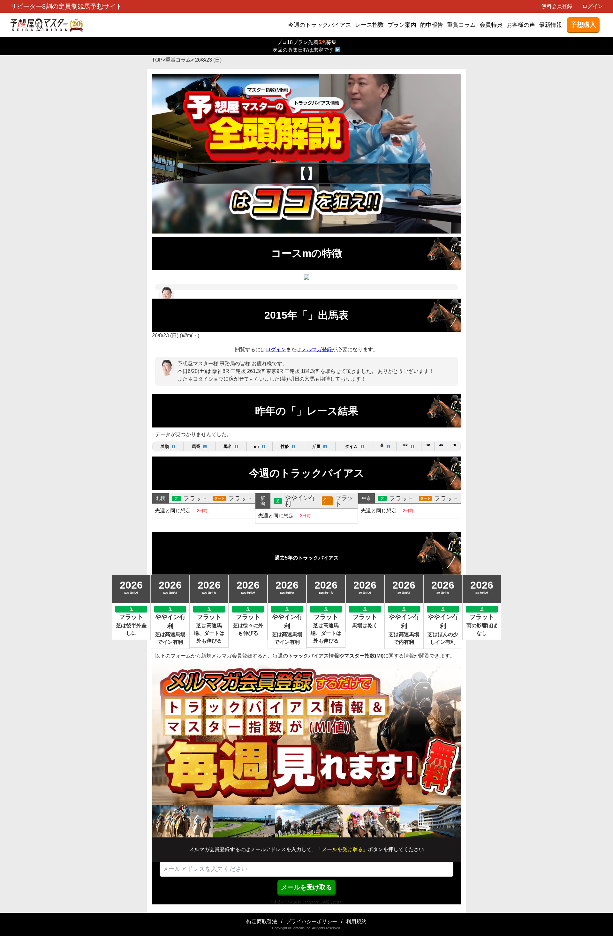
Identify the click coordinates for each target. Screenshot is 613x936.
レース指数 (369, 25)
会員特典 (491, 25)
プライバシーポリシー (311, 921)
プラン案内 (402, 25)
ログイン (592, 6)
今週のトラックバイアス (319, 25)
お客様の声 (520, 25)
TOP (157, 60)
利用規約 (356, 921)
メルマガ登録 (316, 349)
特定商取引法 (261, 921)
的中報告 (431, 25)
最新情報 (550, 25)
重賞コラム (461, 25)
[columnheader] (168, 446)
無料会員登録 (556, 6)
